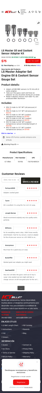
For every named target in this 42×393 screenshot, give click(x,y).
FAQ (3, 333)
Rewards (26, 329)
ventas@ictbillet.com (24, 317)
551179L (9, 126)
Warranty (26, 357)
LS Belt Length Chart (10, 325)
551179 (26, 120)
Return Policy (7, 357)
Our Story (6, 349)
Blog (24, 333)
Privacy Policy (28, 349)
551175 (8, 113)
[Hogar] (11, 12)
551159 (26, 116)
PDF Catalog (27, 325)
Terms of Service (8, 353)
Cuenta (29, 12)
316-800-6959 (6, 317)
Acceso (5, 345)
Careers (5, 337)
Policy (39, 65)
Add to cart (33, 61)
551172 (8, 109)
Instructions (7, 329)
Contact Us (27, 345)
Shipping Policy (28, 353)
